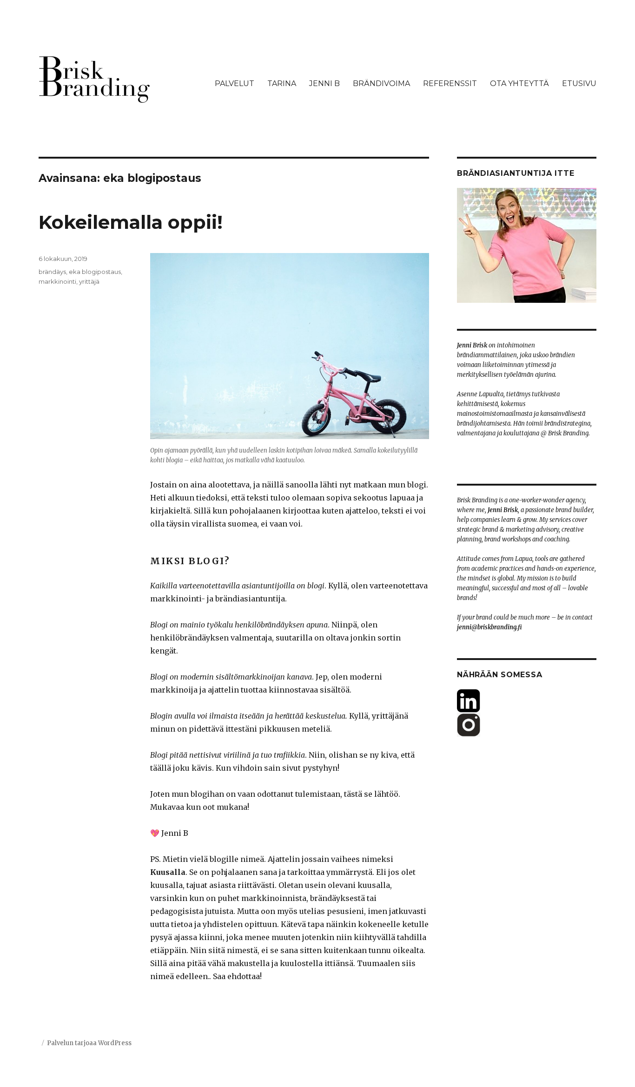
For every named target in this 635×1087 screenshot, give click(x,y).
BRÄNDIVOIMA (381, 83)
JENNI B (324, 83)
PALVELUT (234, 83)
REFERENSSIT (450, 83)
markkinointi (57, 281)
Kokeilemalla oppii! (131, 222)
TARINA (281, 83)
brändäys (52, 271)
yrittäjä (89, 281)
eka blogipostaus (95, 271)
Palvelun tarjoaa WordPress (89, 1043)
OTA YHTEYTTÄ (519, 83)
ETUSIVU (579, 83)
